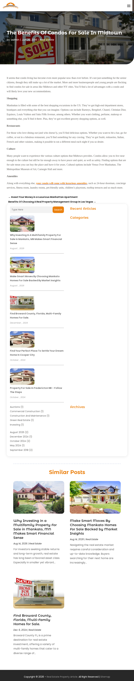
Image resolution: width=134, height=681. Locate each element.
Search (58, 209)
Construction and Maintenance (28, 415)
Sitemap (105, 676)
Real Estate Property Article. (62, 676)
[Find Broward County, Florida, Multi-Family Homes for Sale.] (22, 302)
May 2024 (15, 445)
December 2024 (19, 436)
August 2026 (17, 432)
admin (15, 40)
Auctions (15, 407)
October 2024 (18, 441)
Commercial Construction (25, 411)
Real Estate (47, 40)
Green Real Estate (20, 420)
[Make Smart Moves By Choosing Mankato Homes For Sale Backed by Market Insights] (22, 265)
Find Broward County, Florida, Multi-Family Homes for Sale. (32, 620)
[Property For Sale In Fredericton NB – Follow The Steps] (22, 377)
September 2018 (19, 450)
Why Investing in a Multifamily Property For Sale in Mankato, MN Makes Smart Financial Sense (36, 239)
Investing (15, 424)
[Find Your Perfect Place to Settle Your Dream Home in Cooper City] (22, 339)
